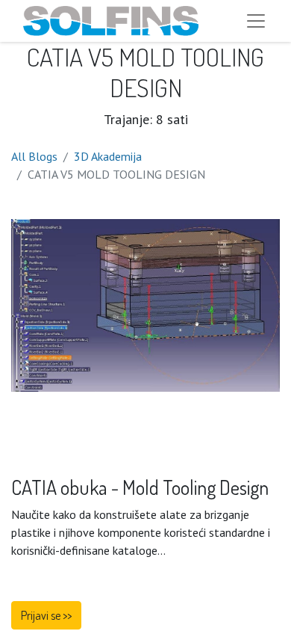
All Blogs (34, 156)
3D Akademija (108, 156)
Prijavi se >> (46, 615)
